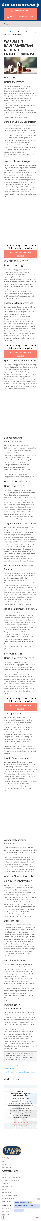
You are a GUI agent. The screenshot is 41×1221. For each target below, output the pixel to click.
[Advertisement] (20, 221)
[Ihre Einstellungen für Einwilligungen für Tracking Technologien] (3, 1217)
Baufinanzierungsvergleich (22, 17)
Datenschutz (6, 1208)
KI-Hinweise (6, 1214)
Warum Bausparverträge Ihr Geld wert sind (21, 1093)
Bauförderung (7, 1186)
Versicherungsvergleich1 (10, 1180)
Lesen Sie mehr (20, 1122)
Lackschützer (6, 1189)
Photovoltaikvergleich (9, 1198)
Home (6, 32)
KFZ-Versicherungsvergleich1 (12, 1177)
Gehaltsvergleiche (8, 1192)
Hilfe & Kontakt (7, 1167)
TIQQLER (5, 1183)
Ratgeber (13, 32)
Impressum (6, 1211)
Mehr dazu (21, 1059)
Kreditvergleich (21, 11)
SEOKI (4, 1174)
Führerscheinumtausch (10, 1195)
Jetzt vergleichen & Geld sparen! (20, 254)
